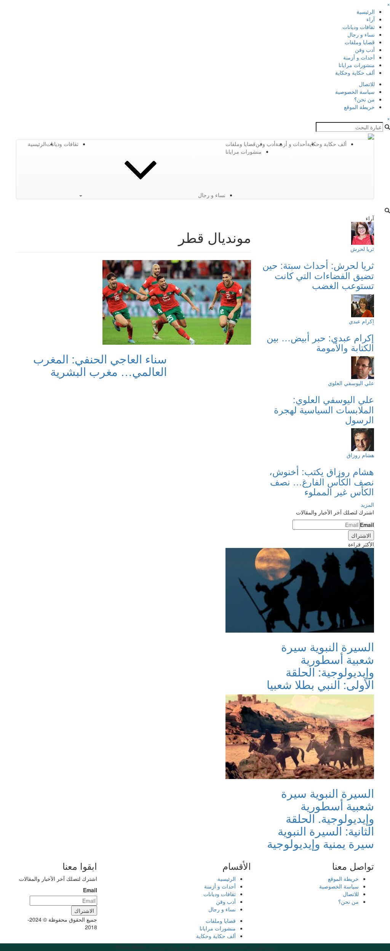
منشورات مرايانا (357, 65)
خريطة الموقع (359, 107)
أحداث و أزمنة (359, 57)
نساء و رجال (361, 34)
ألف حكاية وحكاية (355, 72)
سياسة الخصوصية (355, 91)
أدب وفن (365, 49)
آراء (370, 19)
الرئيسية (365, 11)
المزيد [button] (367, 504)
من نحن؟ (364, 99)
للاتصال (367, 84)
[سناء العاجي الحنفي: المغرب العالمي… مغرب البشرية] (176, 301)
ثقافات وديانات (358, 27)
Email (367, 525)
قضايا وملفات (360, 42)
